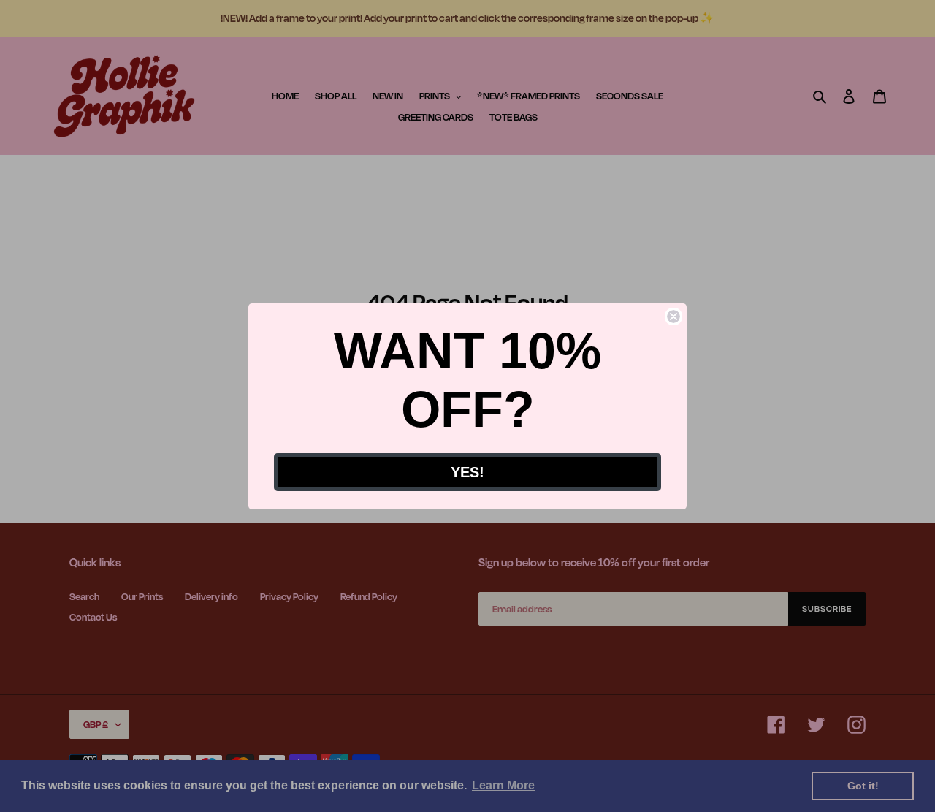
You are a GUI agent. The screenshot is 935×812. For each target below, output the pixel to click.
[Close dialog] (673, 316)
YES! (467, 472)
